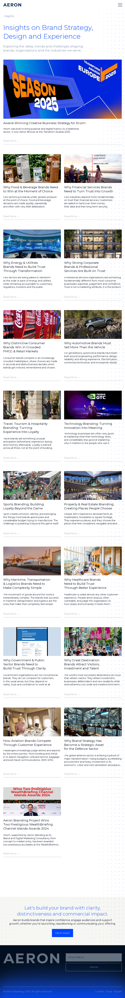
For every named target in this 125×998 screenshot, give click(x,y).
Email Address (76, 957)
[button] (120, 5)
